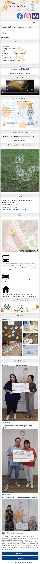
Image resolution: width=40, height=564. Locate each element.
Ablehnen (20, 558)
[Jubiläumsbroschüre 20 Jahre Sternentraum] (20, 115)
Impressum (28, 562)
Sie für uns (11, 27)
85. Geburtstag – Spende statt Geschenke (19, 497)
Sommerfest (7, 319)
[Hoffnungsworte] (20, 171)
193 (3, 33)
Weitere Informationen (15, 562)
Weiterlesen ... (6, 358)
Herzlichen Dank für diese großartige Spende (17, 426)
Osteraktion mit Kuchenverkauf (14, 365)
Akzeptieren (20, 553)
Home (4, 27)
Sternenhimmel (21, 27)
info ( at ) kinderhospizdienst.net (17, 209)
